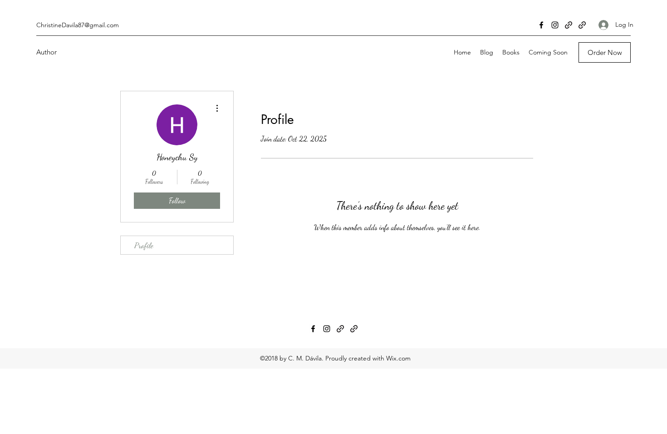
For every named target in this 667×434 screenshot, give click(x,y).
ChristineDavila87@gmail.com (77, 25)
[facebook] (541, 25)
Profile (143, 245)
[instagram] (554, 25)
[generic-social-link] (568, 25)
